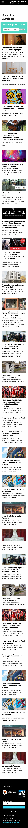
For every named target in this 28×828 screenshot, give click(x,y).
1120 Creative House (9, 351)
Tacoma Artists (13, 144)
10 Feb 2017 (21, 381)
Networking (21, 320)
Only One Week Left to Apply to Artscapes (14, 419)
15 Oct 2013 (13, 426)
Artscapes (6, 83)
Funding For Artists (17, 197)
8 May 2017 (15, 203)
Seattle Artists (19, 52)
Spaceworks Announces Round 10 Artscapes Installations (12, 434)
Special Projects (14, 496)
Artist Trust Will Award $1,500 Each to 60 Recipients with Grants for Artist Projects (13, 255)
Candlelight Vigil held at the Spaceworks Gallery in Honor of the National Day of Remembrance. (13, 225)
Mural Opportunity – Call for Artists (13, 194)
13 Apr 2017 (15, 266)
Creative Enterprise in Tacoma (11, 517)
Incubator (12, 408)
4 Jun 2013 (12, 549)
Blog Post (5, 52)
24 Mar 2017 (15, 326)
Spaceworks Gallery (9, 232)
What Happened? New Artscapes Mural (11, 376)
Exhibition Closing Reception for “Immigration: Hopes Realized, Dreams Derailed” (13, 136)
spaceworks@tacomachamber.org (11, 822)
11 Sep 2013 (18, 442)
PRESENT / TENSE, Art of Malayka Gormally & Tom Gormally (13, 78)
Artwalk (19, 351)
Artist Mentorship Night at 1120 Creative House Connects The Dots (13, 346)
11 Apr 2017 (15, 293)
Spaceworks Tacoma (9, 54)
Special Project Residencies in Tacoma (13, 490)
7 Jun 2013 (12, 497)
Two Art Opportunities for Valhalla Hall (13, 286)
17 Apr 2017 (12, 234)
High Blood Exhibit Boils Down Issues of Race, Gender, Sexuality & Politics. (12, 403)
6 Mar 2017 (18, 357)
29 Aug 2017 (13, 115)
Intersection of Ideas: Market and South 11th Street (11, 462)
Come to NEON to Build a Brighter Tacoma (12, 165)
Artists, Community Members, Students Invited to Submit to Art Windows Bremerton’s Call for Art (13, 315)
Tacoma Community (14, 56)
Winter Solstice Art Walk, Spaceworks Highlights (12, 49)
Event (12, 52)
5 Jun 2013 (12, 524)
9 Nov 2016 (18, 412)
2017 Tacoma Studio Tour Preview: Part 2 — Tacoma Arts (13, 109)
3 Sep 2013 (12, 471)
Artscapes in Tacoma (11, 543)
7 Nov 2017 (21, 85)
